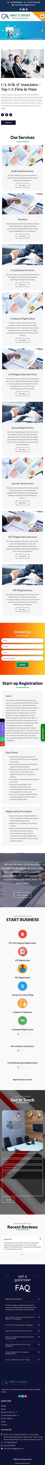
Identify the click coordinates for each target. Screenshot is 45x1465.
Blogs (3, 1421)
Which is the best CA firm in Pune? (18, 1331)
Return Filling (6, 1418)
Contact (4, 1425)
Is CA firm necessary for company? (19, 1325)
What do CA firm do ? (13, 1299)
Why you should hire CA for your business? (18, 1345)
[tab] (22, 1299)
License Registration (9, 1415)
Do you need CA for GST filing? (17, 1360)
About (3, 1409)
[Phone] (2, 744)
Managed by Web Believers (22, 1463)
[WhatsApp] (2, 739)
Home (3, 1406)
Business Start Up (8, 1412)
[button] (42, 16)
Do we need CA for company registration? (17, 1353)
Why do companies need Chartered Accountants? (19, 1338)
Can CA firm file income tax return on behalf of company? (20, 1318)
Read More (22, 394)
